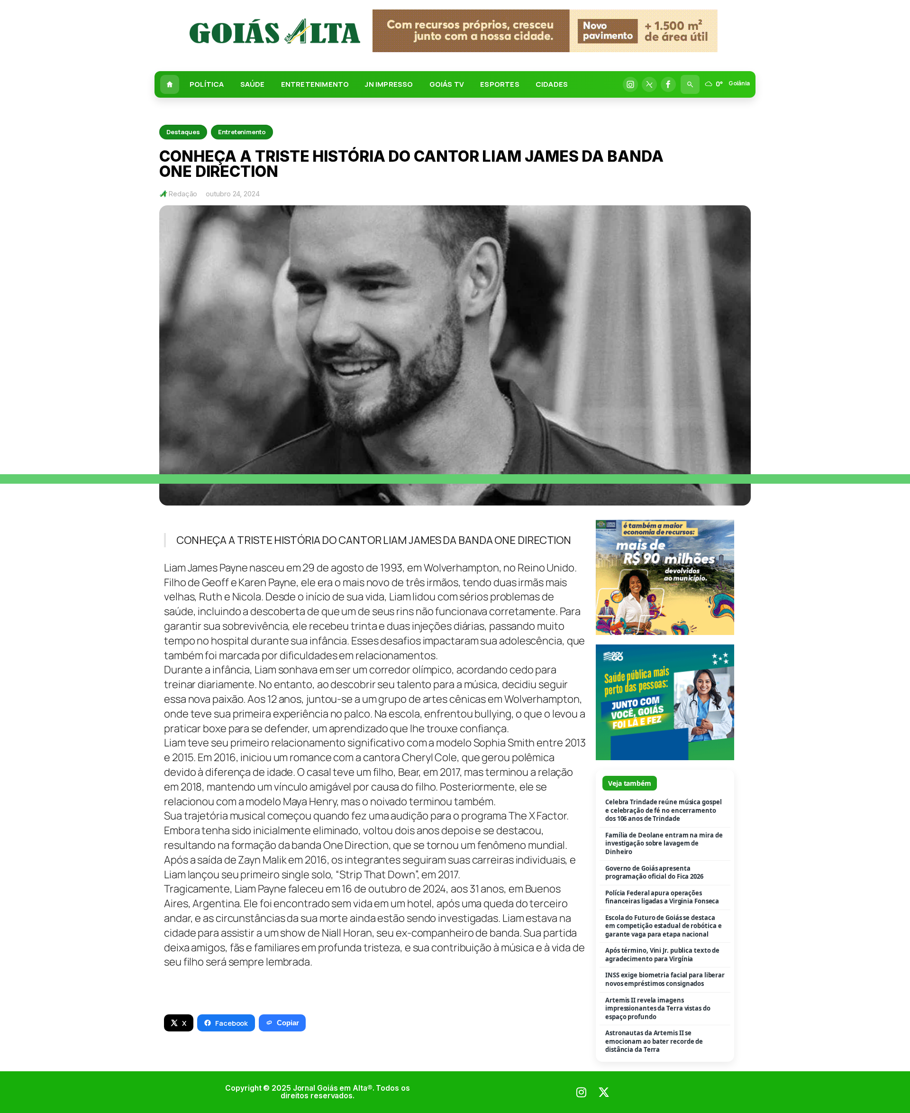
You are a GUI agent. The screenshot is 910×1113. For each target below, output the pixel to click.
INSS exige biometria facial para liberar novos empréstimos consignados (665, 979)
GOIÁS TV (446, 84)
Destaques (183, 132)
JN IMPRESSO (389, 84)
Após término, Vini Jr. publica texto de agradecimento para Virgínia (662, 955)
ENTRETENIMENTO (315, 84)
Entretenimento (242, 132)
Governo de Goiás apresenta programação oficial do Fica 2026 (654, 873)
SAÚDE (252, 84)
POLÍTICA (207, 84)
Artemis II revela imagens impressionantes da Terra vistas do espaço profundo (657, 1008)
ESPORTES (499, 84)
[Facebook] (668, 84)
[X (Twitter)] (649, 84)
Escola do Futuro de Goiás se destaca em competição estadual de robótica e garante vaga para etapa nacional (663, 926)
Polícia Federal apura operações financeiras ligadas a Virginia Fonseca (662, 897)
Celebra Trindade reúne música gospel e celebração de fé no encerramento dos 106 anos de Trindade (663, 810)
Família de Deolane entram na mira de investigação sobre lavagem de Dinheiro (663, 843)
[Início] (169, 84)
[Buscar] (690, 84)
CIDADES (552, 84)
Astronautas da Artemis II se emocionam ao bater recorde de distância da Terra (654, 1041)
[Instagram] (630, 84)
